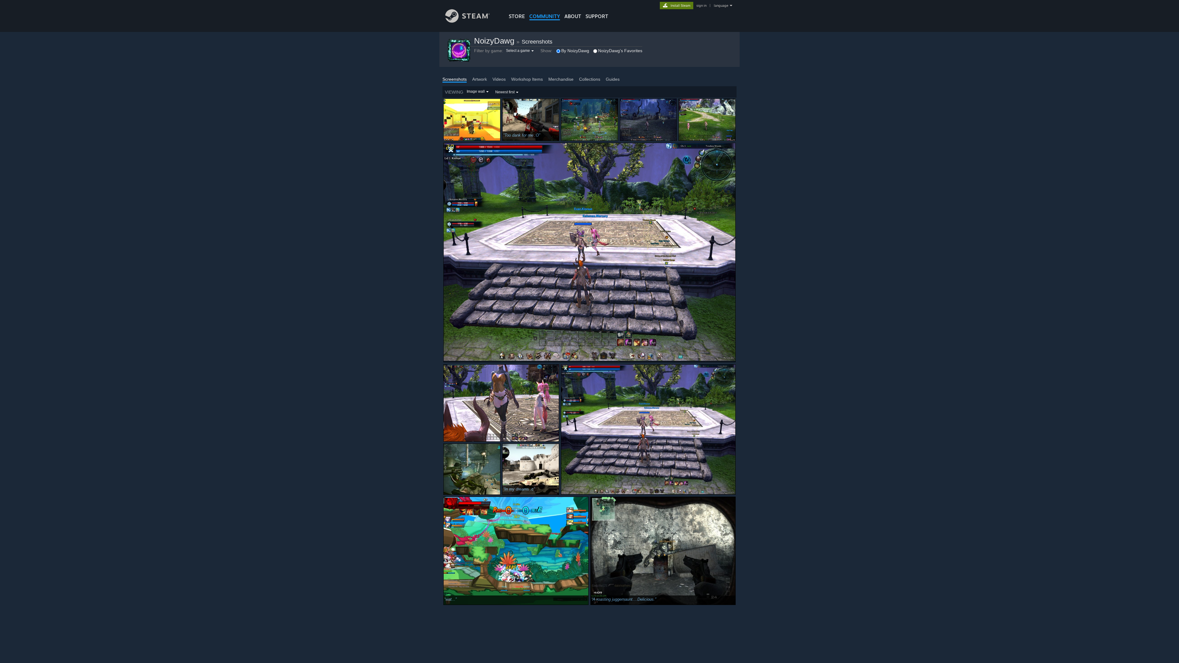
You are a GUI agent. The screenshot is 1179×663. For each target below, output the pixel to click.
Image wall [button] (476, 91)
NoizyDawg (494, 40)
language (721, 5)
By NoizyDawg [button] (575, 50)
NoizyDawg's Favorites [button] (620, 50)
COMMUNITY (544, 16)
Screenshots (537, 42)
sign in (701, 5)
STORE (517, 16)
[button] (520, 50)
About (572, 16)
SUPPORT (597, 16)
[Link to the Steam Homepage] (467, 21)
